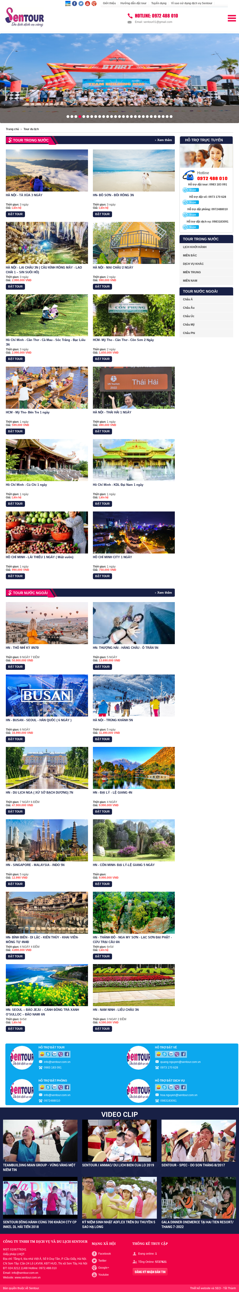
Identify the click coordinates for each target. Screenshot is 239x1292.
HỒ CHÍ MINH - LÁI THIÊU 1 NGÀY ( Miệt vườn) (39, 557)
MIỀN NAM (190, 280)
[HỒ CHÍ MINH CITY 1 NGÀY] (134, 532)
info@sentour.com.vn (57, 1062)
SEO (218, 1288)
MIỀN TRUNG (192, 272)
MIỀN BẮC (190, 255)
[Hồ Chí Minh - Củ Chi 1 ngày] (47, 460)
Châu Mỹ (189, 324)
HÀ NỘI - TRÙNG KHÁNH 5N (113, 720)
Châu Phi (189, 333)
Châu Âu (188, 307)
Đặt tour (15, 214)
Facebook (104, 1253)
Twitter (102, 1260)
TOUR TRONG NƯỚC (31, 140)
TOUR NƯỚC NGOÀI (30, 593)
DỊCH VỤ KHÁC (193, 264)
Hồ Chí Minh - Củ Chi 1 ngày (26, 484)
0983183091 (168, 1100)
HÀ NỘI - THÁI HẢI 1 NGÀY (112, 412)
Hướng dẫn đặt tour (133, 3)
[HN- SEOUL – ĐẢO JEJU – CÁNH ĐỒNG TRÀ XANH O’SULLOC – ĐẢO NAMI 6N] (47, 985)
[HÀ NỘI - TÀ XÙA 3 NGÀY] (47, 170)
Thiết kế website (200, 1288)
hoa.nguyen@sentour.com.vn (178, 1095)
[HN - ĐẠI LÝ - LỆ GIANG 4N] (134, 768)
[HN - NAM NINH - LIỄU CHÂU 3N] (134, 985)
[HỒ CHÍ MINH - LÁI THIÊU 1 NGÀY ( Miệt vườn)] (47, 532)
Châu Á (188, 299)
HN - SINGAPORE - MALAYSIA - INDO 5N (35, 865)
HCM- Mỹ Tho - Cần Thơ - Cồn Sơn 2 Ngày (123, 340)
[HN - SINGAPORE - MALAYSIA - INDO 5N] (47, 840)
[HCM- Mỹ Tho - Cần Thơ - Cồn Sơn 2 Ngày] (134, 315)
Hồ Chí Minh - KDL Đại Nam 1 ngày (118, 484)
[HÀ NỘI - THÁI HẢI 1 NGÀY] (134, 388)
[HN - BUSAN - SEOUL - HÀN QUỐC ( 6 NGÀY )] (47, 695)
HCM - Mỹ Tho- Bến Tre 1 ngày (27, 412)
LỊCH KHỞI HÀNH (195, 247)
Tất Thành (229, 1288)
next (237, 77)
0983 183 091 (53, 1067)
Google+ (103, 1267)
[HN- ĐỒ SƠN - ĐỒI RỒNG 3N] (134, 170)
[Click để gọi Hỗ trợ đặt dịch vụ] (191, 227)
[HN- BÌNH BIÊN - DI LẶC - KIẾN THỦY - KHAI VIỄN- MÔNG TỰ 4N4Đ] (47, 913)
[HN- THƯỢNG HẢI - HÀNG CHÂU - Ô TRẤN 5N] (134, 623)
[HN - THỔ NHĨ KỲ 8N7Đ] (47, 623)
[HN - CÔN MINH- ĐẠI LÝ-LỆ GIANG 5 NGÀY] (134, 840)
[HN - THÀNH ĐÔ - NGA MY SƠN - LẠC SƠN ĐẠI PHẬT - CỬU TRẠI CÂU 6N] (134, 913)
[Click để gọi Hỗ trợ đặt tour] (191, 190)
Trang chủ (12, 129)
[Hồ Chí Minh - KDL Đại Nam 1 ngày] (134, 460)
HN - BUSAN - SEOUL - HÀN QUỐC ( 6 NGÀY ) (38, 720)
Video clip (119, 1114)
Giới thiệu (109, 3)
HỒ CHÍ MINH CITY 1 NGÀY (112, 557)
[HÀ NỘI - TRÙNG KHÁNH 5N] (134, 695)
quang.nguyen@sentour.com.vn (180, 1062)
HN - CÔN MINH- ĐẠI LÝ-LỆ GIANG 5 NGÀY (124, 865)
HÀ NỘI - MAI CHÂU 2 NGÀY (113, 267)
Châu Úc (188, 316)
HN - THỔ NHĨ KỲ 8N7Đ (22, 648)
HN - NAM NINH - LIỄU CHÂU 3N (116, 1010)
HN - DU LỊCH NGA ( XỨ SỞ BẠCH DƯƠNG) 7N (39, 792)
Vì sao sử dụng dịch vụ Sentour (191, 3)
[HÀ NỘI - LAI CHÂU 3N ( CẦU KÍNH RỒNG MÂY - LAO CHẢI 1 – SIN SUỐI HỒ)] (47, 243)
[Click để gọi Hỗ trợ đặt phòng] (191, 215)
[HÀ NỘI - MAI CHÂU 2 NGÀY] (134, 243)
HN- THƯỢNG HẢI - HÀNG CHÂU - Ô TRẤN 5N (125, 648)
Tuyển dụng (158, 3)
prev (2, 77)
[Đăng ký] (150, 1272)
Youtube (103, 1274)
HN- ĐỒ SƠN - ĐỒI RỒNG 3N (113, 195)
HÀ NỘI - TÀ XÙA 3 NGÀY (24, 195)
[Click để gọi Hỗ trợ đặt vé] (191, 202)
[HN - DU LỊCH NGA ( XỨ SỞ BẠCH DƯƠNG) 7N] (47, 768)
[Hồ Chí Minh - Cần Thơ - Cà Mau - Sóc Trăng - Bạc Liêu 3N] (47, 315)
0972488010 (52, 1100)
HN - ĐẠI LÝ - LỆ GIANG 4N (112, 792)
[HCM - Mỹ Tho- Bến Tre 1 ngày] (47, 388)
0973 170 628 (169, 1067)
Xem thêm (164, 140)
